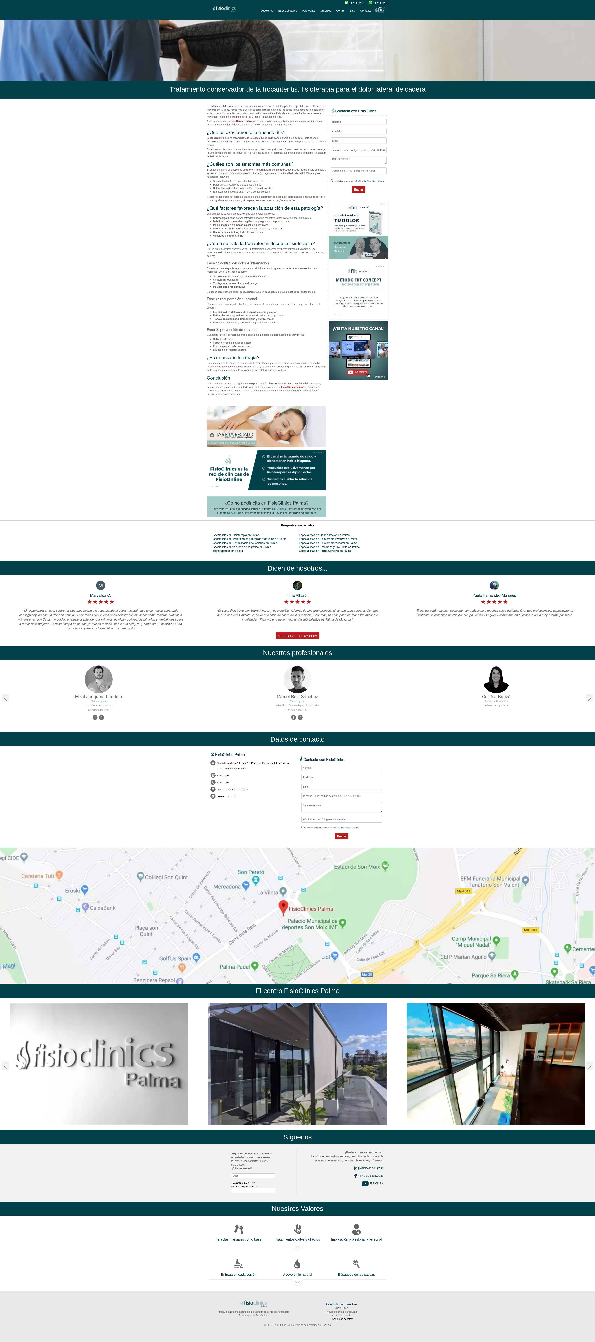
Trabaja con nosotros (341, 1319)
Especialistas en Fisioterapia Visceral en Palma (328, 543)
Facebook (95, 717)
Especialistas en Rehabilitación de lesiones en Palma (244, 543)
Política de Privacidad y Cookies (371, 181)
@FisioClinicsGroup (370, 1175)
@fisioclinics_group (371, 1168)
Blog (352, 10)
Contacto (365, 10)
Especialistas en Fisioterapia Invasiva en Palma (328, 539)
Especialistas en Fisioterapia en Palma (235, 535)
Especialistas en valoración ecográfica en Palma (241, 547)
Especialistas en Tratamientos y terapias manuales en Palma (249, 539)
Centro (340, 10)
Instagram (300, 717)
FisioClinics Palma (241, 121)
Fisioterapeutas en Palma (227, 551)
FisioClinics (376, 1183)
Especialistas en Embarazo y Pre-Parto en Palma (329, 547)
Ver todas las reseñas (297, 636)
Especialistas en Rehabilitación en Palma (324, 535)
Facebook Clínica (101, 717)
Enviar (358, 189)
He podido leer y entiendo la (358, 181)
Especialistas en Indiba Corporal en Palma (325, 551)
